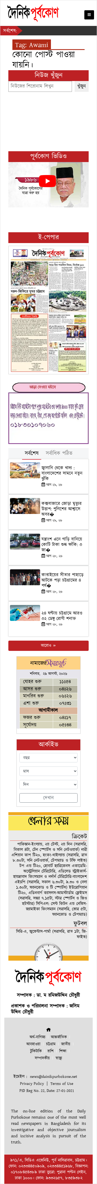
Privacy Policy (32, 1084)
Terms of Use (61, 1084)
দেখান (48, 798)
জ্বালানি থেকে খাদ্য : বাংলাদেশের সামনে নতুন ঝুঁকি (61, 473)
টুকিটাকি (36, 1051)
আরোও (47, 645)
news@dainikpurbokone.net (53, 1076)
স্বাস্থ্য (59, 1058)
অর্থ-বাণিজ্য (37, 1037)
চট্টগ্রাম (51, 1044)
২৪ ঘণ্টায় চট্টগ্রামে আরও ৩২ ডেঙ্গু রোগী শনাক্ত (61, 616)
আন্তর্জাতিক (59, 1037)
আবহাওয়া (33, 1044)
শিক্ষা (62, 1051)
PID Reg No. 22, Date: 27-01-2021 (46, 1091)
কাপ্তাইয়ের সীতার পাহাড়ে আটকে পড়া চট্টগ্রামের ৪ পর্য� (62, 580)
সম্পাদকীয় (42, 1058)
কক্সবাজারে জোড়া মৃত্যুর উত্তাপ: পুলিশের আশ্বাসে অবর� (61, 509)
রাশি (50, 1051)
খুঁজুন (81, 86)
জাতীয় (65, 1044)
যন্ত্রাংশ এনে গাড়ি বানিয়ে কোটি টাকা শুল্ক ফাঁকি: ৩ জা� (61, 545)
